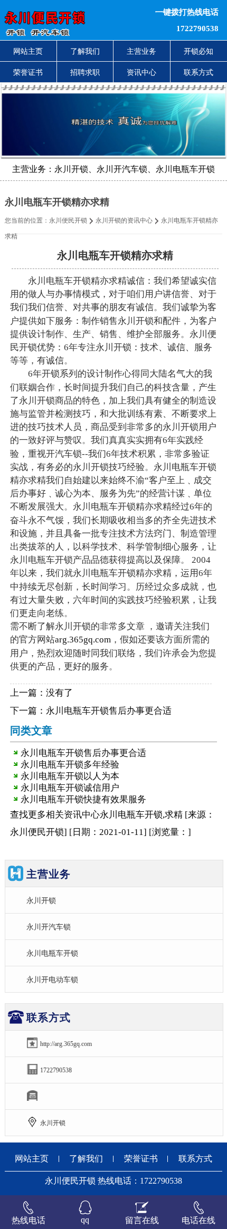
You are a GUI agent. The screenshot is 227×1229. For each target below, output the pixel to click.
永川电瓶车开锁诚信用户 (70, 788)
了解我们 (85, 51)
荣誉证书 (28, 72)
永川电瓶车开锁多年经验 (70, 765)
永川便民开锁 (68, 220)
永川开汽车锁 (48, 927)
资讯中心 (141, 72)
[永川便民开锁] (69, 20)
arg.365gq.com (83, 640)
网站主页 (28, 51)
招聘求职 (85, 72)
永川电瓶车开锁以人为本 (70, 776)
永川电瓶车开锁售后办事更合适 (109, 711)
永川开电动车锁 (52, 979)
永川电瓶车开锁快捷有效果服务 (83, 799)
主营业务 (141, 51)
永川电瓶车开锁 (52, 953)
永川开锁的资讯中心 (124, 220)
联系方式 (195, 1158)
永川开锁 (41, 900)
